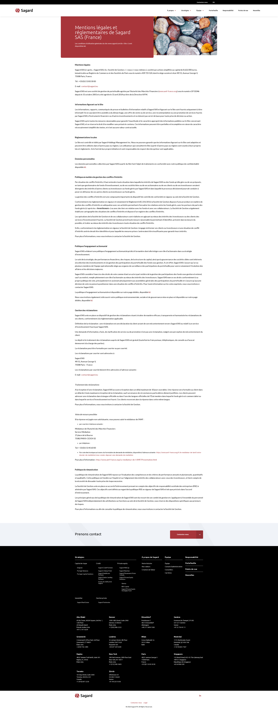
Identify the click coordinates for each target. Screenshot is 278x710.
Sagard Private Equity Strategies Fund (128, 590)
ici (85, 46)
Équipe (167, 563)
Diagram (80, 568)
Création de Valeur (148, 570)
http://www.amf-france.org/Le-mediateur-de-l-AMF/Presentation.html (126, 459)
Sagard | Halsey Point (105, 571)
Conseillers (169, 570)
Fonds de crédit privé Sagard (105, 582)
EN (214, 2)
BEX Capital (125, 586)
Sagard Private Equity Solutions (126, 578)
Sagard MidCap (124, 568)
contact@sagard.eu (89, 86)
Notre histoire (147, 563)
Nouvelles (256, 10)
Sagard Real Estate (83, 602)
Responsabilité (228, 10)
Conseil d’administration (173, 567)
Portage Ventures (82, 571)
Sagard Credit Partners (105, 568)
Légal (145, 703)
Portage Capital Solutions (85, 574)
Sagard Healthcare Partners (104, 574)
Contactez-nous (202, 2)
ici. (85, 167)
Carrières (168, 573)
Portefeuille (213, 10)
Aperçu (124, 583)
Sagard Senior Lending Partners (105, 578)
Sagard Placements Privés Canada (127, 574)
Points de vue (243, 10)
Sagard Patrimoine (104, 602)
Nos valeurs (146, 567)
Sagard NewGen (124, 571)
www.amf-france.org (168, 91)
